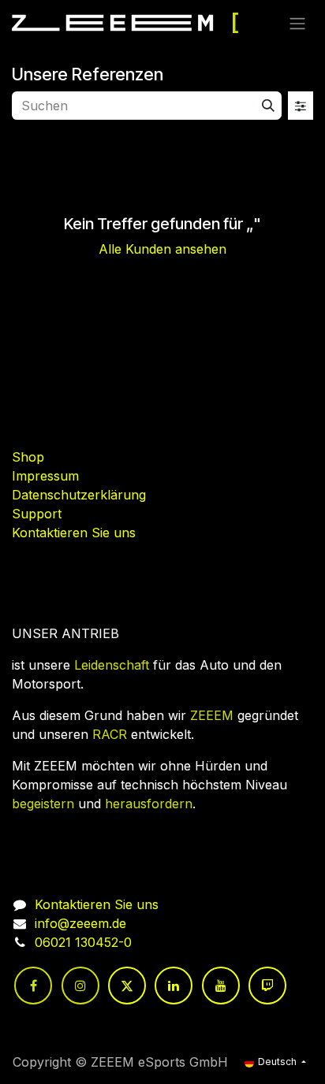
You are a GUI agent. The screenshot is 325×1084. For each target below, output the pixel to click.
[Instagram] (80, 985)
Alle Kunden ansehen (162, 249)
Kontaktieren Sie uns (74, 532)
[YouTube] (221, 985)
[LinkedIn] (173, 985)
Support (37, 514)
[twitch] (267, 985)
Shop (28, 457)
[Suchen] (268, 105)
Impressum (45, 476)
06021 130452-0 (83, 942)
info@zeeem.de (80, 923)
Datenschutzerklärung (79, 495)
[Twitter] (127, 985)
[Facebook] (33, 985)
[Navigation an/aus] (297, 22)
